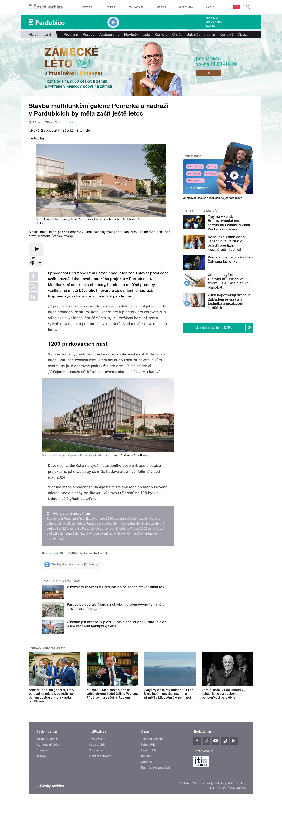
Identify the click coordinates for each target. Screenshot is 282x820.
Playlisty (131, 34)
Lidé (146, 34)
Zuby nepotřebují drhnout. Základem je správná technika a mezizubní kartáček (229, 301)
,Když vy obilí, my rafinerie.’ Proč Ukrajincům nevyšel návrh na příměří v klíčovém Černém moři (168, 693)
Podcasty (95, 750)
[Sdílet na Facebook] (33, 276)
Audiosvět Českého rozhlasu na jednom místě (212, 198)
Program (110, 6)
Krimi (211, 166)
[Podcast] (32, 263)
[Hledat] (248, 7)
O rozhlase (186, 6)
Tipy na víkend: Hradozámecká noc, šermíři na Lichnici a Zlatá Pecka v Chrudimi (229, 223)
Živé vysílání (194, 180)
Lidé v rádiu (149, 750)
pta (55, 553)
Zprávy (71, 122)
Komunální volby (48, 744)
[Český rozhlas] (46, 7)
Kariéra (146, 756)
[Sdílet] (39, 263)
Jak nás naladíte (201, 34)
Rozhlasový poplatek (156, 767)
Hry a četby (194, 166)
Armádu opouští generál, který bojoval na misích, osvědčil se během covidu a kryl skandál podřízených (51, 695)
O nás (177, 34)
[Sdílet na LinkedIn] (33, 296)
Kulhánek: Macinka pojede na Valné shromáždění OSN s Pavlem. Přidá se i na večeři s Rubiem (112, 693)
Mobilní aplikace (100, 756)
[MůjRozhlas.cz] (36, 139)
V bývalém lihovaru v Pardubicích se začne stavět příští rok (115, 587)
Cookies (184, 783)
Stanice (161, 6)
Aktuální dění (40, 34)
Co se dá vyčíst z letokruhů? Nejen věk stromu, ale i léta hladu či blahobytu (229, 281)
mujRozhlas (136, 6)
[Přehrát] (36, 249)
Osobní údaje (201, 783)
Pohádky (192, 173)
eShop (41, 756)
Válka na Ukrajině (48, 739)
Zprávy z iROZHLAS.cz (47, 648)
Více (242, 34)
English (241, 783)
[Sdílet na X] (33, 286)
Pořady (89, 34)
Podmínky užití (223, 783)
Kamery (210, 26)
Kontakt (226, 34)
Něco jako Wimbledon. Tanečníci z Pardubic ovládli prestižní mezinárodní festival (227, 243)
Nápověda (148, 744)
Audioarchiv (213, 22)
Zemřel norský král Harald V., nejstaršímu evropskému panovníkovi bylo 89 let (223, 693)
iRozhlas (86, 6)
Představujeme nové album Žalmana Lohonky (230, 259)
